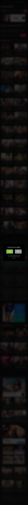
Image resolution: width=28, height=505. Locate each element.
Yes (10, 251)
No (18, 251)
